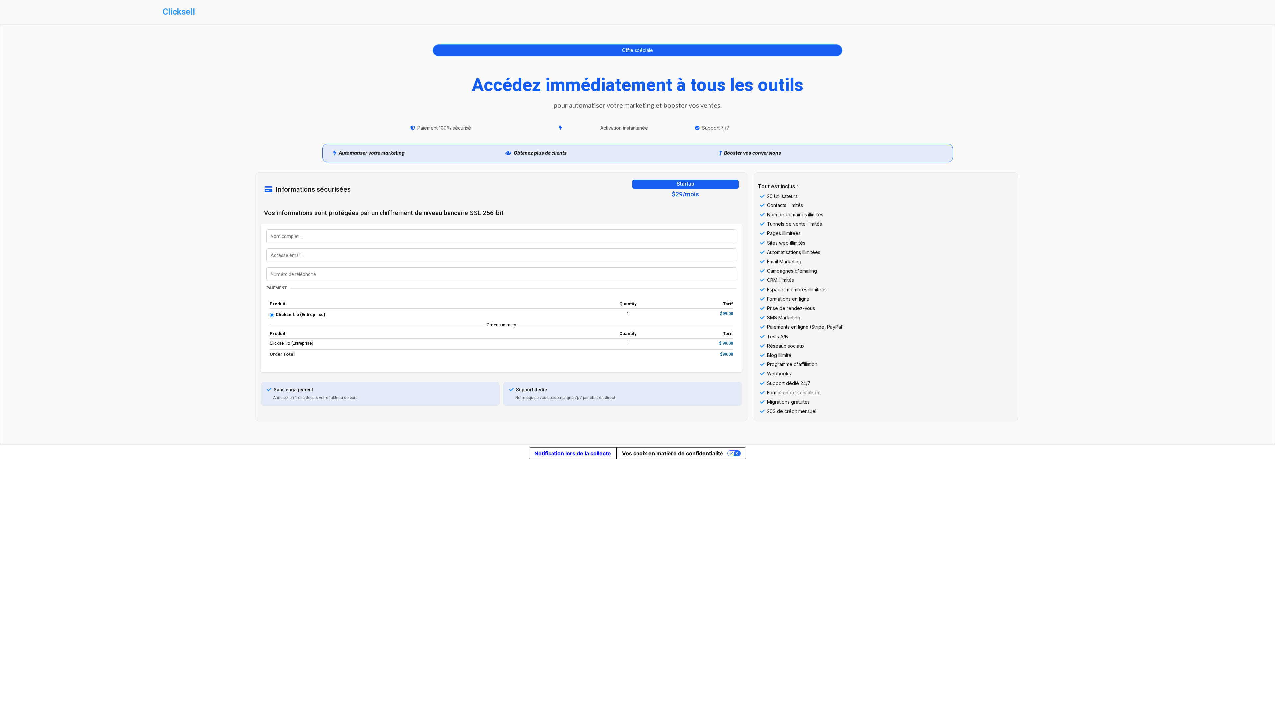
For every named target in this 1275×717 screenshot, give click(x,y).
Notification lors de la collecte (572, 453)
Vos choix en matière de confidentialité (672, 453)
